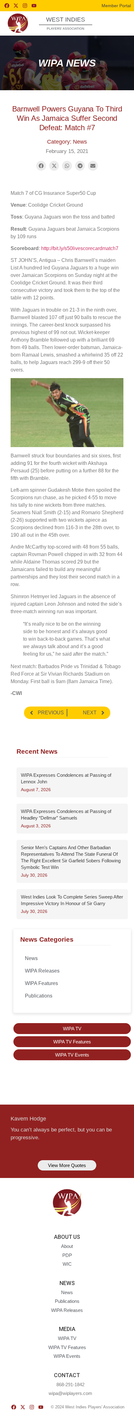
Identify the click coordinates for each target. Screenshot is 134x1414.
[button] (117, 22)
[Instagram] (25, 5)
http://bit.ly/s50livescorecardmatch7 (79, 248)
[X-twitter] (16, 5)
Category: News (67, 142)
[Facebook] (7, 5)
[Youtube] (34, 5)
